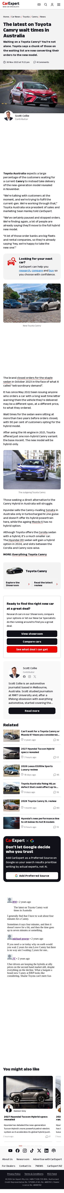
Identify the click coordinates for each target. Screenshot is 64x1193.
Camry (35, 16)
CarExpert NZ (54, 1165)
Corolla (43, 532)
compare (37, 270)
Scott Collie (22, 115)
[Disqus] (32, 937)
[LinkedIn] (46, 1151)
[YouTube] (10, 1151)
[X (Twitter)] (39, 1151)
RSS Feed (52, 1173)
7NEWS (39, 1165)
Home (6, 16)
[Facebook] (18, 1151)
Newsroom (23, 1159)
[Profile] (52, 4)
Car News (16, 16)
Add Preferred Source (34, 875)
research (24, 270)
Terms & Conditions (33, 1173)
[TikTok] (32, 1151)
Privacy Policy (14, 1173)
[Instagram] (25, 1151)
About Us (7, 1159)
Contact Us (25, 1165)
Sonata (50, 510)
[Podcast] (54, 1151)
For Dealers (8, 1165)
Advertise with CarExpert (47, 1159)
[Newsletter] (39, 4)
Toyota (26, 16)
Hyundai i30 (16, 540)
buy (51, 270)
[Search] (45, 4)
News (43, 16)
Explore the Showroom (13, 584)
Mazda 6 (37, 521)
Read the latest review (43, 584)
